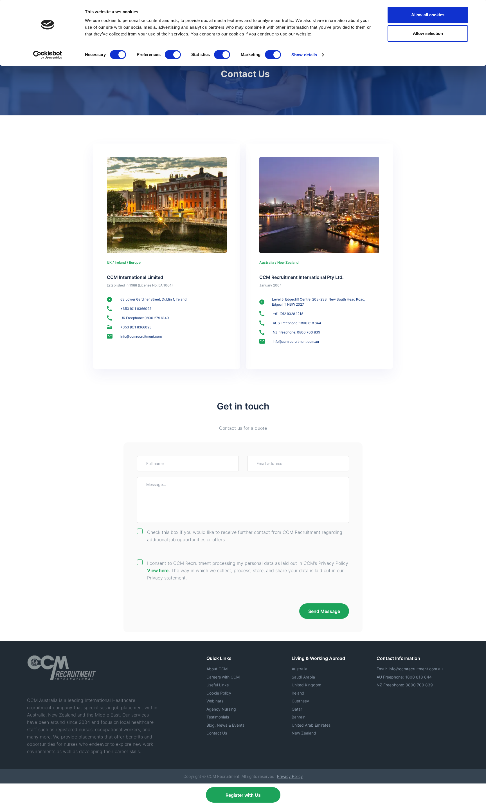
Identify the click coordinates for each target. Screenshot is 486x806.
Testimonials (217, 717)
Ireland (298, 693)
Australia (299, 668)
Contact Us (216, 733)
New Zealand (304, 733)
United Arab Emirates (311, 725)
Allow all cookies (427, 14)
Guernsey (300, 700)
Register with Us (243, 795)
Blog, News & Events (225, 725)
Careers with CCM (223, 677)
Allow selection (428, 33)
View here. (158, 570)
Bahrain (298, 717)
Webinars (214, 700)
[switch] (173, 54)
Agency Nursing (221, 709)
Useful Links (217, 684)
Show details (304, 54)
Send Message (324, 611)
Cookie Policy (218, 693)
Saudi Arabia (303, 677)
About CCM (217, 668)
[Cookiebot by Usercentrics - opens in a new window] (47, 55)
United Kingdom (306, 684)
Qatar (297, 709)
